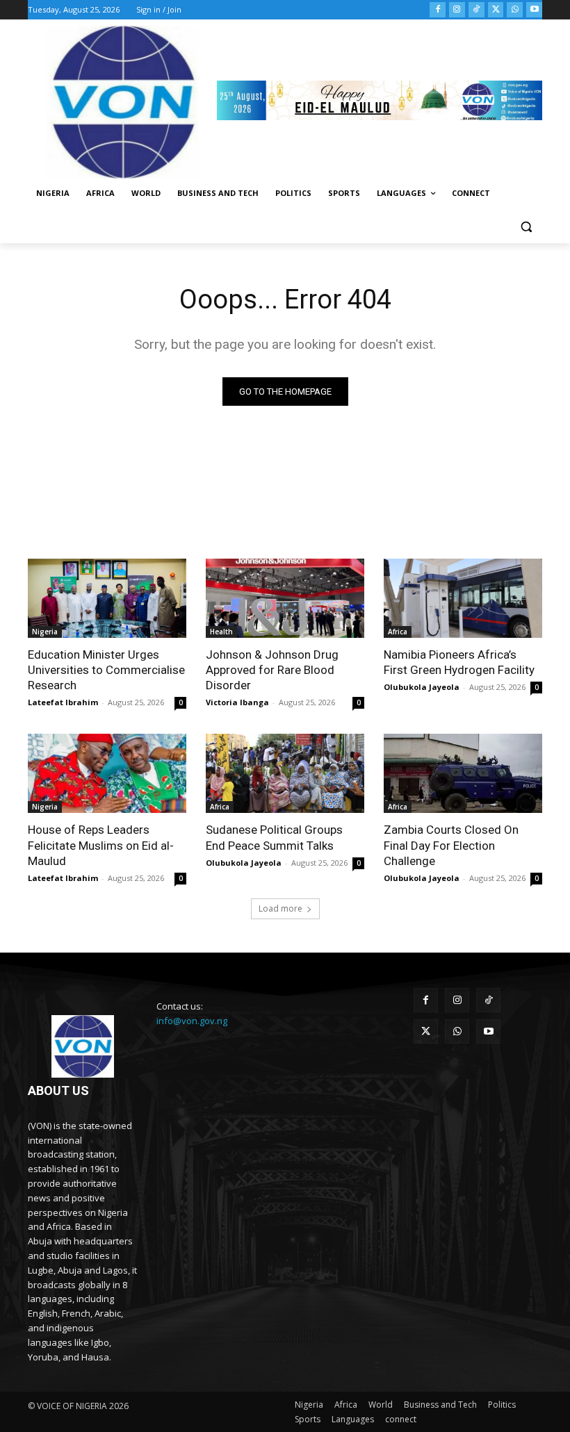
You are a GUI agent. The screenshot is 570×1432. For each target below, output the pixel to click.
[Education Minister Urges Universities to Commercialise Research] (107, 598)
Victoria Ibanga (237, 702)
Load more (280, 908)
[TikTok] (476, 10)
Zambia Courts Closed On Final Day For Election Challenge (451, 845)
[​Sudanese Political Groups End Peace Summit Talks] (285, 773)
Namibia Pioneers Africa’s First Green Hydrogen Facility (459, 662)
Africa (397, 631)
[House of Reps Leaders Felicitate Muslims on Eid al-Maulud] (107, 773)
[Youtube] (534, 10)
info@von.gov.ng (191, 1020)
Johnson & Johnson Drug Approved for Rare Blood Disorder (272, 670)
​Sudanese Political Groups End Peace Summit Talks (274, 837)
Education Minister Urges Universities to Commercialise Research (106, 670)
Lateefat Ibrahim (63, 702)
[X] (496, 10)
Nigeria (45, 631)
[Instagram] (457, 10)
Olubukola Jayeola (421, 687)
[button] (526, 227)
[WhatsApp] (515, 10)
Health (221, 631)
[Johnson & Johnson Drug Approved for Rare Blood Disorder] (285, 598)
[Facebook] (438, 10)
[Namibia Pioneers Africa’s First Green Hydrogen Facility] (463, 598)
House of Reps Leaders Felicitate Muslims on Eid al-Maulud (101, 845)
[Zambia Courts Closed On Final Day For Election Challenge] (463, 773)
